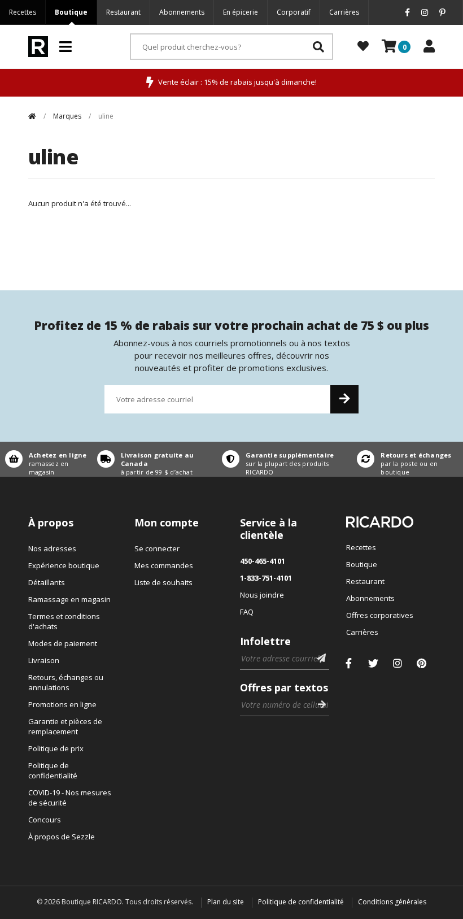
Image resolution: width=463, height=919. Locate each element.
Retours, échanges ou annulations (65, 682)
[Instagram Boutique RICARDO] (397, 663)
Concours (44, 820)
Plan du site (225, 902)
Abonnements (181, 12)
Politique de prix (56, 748)
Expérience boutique (63, 565)
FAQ (247, 612)
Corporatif (294, 12)
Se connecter (157, 548)
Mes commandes (163, 565)
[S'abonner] (344, 399)
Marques (67, 116)
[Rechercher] (318, 46)
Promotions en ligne (62, 704)
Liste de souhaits (163, 582)
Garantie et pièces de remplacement (65, 726)
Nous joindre (262, 595)
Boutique (71, 12)
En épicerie (240, 12)
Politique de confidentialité (52, 770)
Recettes (22, 12)
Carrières (344, 12)
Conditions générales (392, 902)
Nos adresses (52, 548)
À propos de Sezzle (61, 836)
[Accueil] (32, 116)
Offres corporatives (379, 615)
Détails (46, 459)
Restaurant (123, 12)
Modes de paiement (62, 643)
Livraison (43, 660)
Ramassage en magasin (69, 599)
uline (105, 116)
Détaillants (46, 582)
